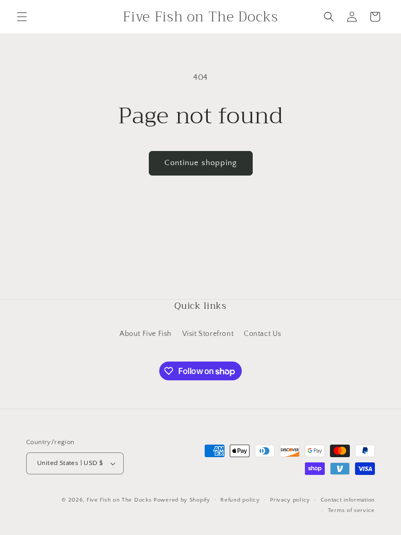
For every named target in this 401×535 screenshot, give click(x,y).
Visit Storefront (208, 334)
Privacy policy (290, 500)
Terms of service (351, 510)
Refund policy (240, 500)
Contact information (348, 500)
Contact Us (262, 334)
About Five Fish (146, 334)
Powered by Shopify (182, 500)
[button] (21, 16)
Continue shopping (200, 162)
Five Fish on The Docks (119, 500)
